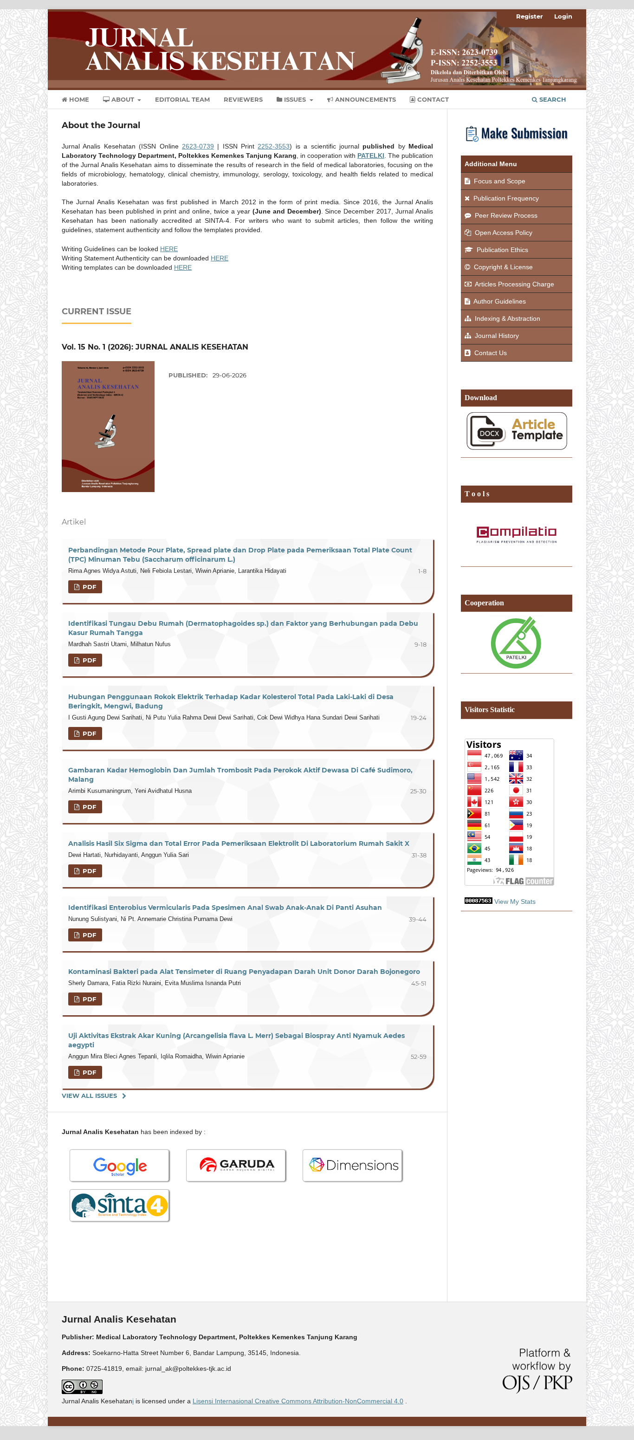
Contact (432, 99)
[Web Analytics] (478, 901)
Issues (295, 99)
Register (529, 16)
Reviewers (243, 99)
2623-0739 (198, 146)
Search (551, 99)
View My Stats (515, 901)
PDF (88, 586)
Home (78, 99)
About (123, 99)
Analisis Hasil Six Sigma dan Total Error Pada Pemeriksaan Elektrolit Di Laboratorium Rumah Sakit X (238, 843)
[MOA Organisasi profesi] (517, 642)
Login (563, 16)
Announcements (364, 99)
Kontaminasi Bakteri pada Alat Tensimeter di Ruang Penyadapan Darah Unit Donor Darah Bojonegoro (244, 971)
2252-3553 (274, 146)
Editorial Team (182, 99)
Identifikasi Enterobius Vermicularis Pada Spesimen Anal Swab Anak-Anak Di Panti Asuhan (225, 907)
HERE (169, 249)
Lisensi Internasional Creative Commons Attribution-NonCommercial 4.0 (298, 1401)
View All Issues (89, 1095)
